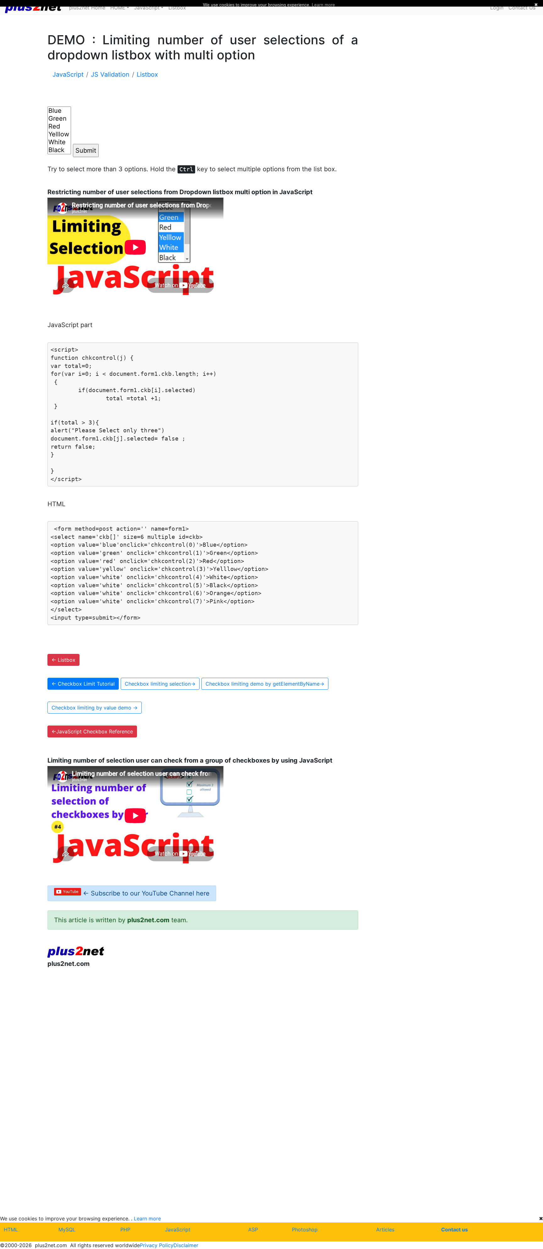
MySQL (66, 1229)
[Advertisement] (203, 1025)
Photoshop (305, 1229)
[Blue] (59, 111)
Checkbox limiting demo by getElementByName (265, 684)
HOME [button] (117, 7)
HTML (11, 1229)
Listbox (177, 7)
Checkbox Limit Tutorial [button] (83, 684)
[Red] (59, 126)
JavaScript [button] (147, 7)
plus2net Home (87, 7)
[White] (59, 142)
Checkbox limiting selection (160, 684)
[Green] (59, 119)
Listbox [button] (63, 660)
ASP (253, 1229)
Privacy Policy (156, 1245)
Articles (385, 1229)
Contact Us (521, 7)
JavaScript (177, 1229)
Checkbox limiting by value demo (95, 707)
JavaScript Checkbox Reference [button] (92, 731)
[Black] (59, 150)
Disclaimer (185, 1245)
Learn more (147, 1218)
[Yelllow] (59, 134)
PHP (125, 1229)
